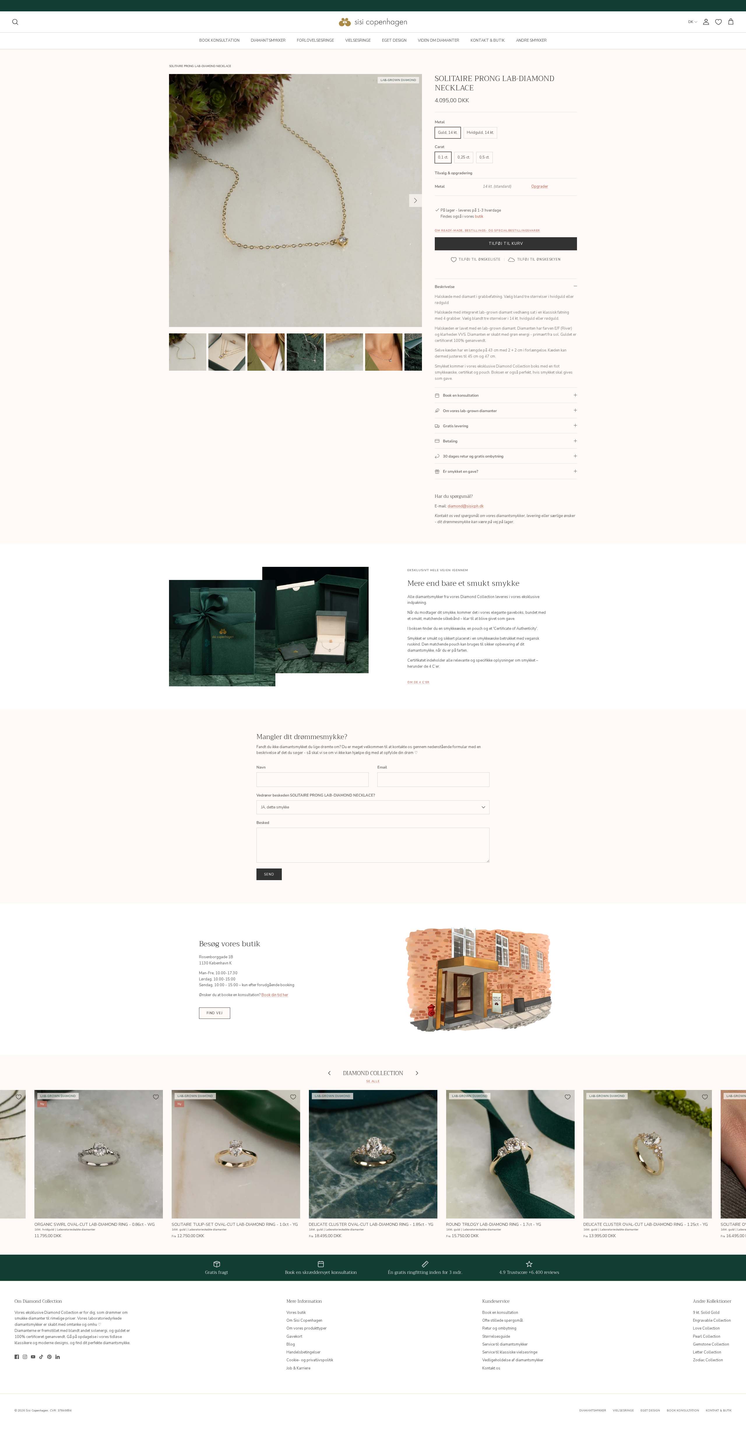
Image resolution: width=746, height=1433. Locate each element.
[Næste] (415, 200)
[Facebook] (17, 1357)
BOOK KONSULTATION (219, 40)
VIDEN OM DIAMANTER (438, 40)
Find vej (215, 1013)
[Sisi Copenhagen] (373, 22)
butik (479, 216)
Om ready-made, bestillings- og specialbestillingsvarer (487, 230)
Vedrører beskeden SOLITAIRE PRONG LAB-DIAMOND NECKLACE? (315, 795)
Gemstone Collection (711, 1344)
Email (382, 767)
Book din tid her (274, 995)
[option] (295, 200)
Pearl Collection (706, 1336)
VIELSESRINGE (358, 40)
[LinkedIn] (57, 1357)
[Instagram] (25, 1357)
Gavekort (294, 1336)
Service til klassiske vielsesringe (509, 1352)
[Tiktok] (41, 1357)
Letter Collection (707, 1352)
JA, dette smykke (275, 807)
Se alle (372, 1081)
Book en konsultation (500, 1312)
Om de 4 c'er (418, 682)
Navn (260, 767)
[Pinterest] (49, 1357)
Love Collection (706, 1328)
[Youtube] (33, 1357)
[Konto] (705, 21)
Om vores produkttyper (306, 1328)
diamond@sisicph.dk (465, 506)
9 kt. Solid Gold (706, 1312)
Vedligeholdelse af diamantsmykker (512, 1360)
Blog (290, 1344)
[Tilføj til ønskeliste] (19, 1097)
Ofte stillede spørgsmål (502, 1320)
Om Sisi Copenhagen (304, 1320)
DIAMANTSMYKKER (268, 40)
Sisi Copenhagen (37, 1411)
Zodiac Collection (708, 1360)
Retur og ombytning (499, 1328)
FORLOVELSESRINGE (315, 40)
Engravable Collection (712, 1320)
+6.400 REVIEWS (396, 5)
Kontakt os (491, 1368)
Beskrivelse (445, 286)
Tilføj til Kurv (506, 243)
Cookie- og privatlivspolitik (309, 1360)
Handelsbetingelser (303, 1352)
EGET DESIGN (394, 40)
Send (269, 874)
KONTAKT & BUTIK (488, 40)
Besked (262, 822)
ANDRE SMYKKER (531, 40)
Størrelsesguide (496, 1336)
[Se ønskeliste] (718, 22)
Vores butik (296, 1312)
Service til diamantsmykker (505, 1344)
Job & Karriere (298, 1368)
